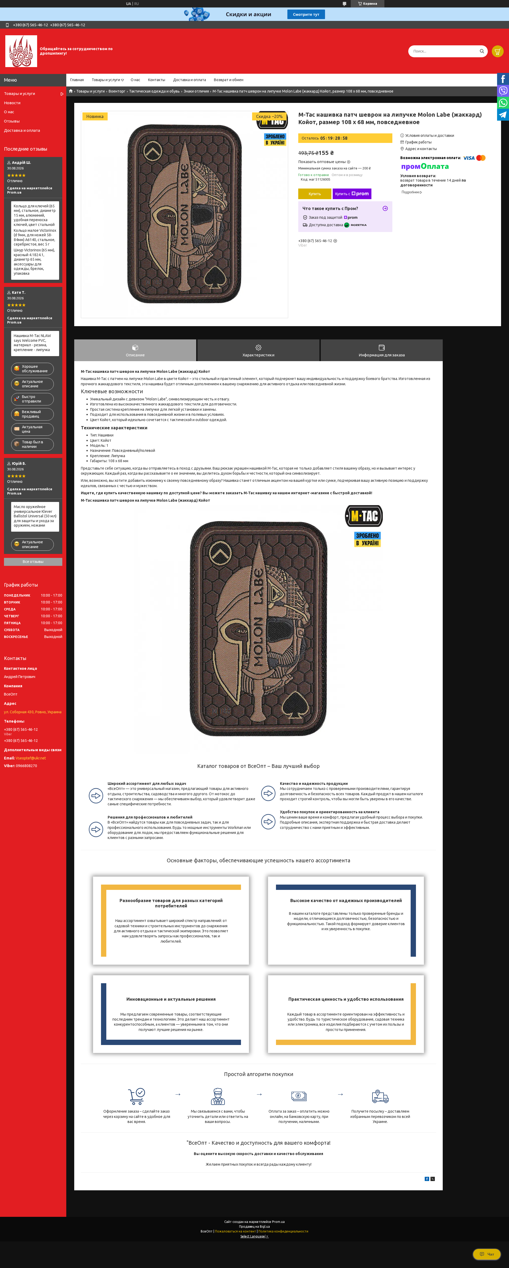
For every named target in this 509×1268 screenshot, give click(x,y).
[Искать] (482, 51)
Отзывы (12, 121)
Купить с (342, 194)
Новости (12, 102)
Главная (77, 80)
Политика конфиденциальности (283, 1231)
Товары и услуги (106, 80)
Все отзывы (33, 561)
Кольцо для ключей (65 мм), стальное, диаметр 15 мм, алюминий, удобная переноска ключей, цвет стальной (35, 215)
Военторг (117, 91)
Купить (315, 194)
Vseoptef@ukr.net (31, 758)
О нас (135, 80)
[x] (433, 1180)
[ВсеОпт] (21, 51)
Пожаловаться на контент (235, 1231)
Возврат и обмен (228, 80)
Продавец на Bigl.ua (254, 1226)
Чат (491, 1254)
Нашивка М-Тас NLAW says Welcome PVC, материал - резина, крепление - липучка (32, 343)
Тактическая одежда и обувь (154, 91)
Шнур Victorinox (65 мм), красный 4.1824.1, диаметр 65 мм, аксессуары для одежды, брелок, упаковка (34, 262)
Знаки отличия (196, 91)
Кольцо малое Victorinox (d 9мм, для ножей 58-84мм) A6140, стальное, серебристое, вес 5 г (35, 237)
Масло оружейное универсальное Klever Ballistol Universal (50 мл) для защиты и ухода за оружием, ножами (35, 516)
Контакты (156, 80)
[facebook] (427, 1180)
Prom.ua (278, 1221)
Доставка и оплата (189, 80)
